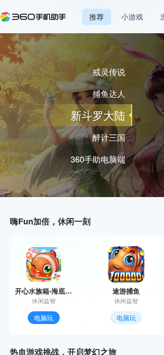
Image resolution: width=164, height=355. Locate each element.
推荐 (96, 16)
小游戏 (132, 16)
